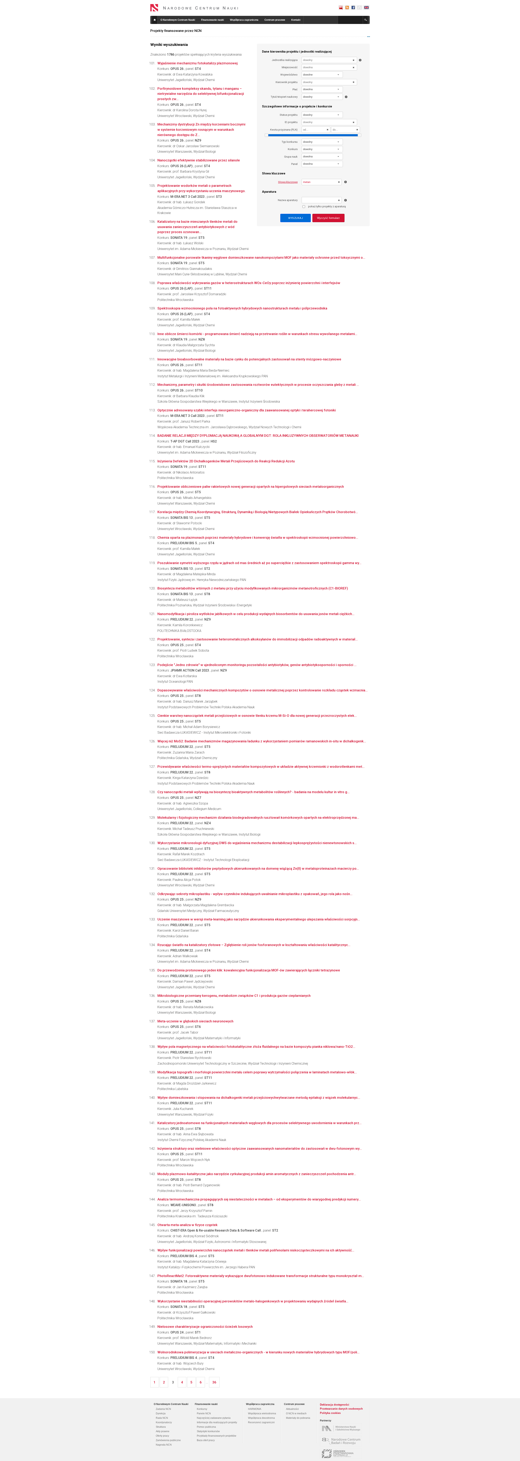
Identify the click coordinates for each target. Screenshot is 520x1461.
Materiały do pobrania (298, 1418)
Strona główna (154, 20)
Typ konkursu (290, 141)
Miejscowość (290, 67)
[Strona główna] (194, 7)
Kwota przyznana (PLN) (284, 129)
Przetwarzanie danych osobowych (341, 1408)
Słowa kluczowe (288, 182)
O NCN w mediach (296, 1413)
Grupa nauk (291, 156)
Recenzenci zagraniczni (261, 1422)
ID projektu (291, 122)
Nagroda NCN (164, 1445)
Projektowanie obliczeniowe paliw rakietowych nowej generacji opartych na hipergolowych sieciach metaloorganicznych (250, 486)
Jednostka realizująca (285, 60)
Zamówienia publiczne (168, 1440)
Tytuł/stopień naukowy (284, 96)
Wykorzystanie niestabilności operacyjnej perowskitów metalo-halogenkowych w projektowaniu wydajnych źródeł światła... (252, 1301)
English (366, 7)
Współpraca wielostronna (262, 1413)
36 (214, 1382)
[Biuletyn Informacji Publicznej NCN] (340, 7)
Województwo (289, 74)
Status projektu (289, 114)
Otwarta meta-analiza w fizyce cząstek (187, 1225)
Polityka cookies (330, 1412)
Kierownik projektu (287, 82)
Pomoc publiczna (206, 1427)
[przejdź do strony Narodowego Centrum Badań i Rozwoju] (342, 1441)
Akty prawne (162, 1431)
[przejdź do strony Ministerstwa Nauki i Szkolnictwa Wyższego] (342, 1428)
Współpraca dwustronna (261, 1418)
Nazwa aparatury (288, 200)
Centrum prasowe (274, 19)
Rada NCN (162, 1418)
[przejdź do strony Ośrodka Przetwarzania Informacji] (342, 1453)
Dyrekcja (161, 1413)
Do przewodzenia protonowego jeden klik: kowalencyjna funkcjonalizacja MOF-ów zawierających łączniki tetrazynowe (248, 970)
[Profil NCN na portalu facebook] (353, 7)
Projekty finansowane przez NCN (176, 31)
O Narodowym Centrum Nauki (177, 19)
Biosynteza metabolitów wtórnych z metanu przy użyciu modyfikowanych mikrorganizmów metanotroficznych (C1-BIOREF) (252, 588)
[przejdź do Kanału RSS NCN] (347, 7)
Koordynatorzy (164, 1422)
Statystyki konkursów (208, 1431)
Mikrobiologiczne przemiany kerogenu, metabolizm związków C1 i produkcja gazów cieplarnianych (234, 996)
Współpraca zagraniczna (244, 19)
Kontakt (295, 19)
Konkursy (202, 1409)
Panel (294, 163)
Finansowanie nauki (212, 19)
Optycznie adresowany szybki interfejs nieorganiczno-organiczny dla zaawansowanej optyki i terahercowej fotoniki (246, 410)
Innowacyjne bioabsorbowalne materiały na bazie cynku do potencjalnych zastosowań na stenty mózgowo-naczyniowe (249, 359)
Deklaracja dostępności (334, 1404)
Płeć (295, 89)
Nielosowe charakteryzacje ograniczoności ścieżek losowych (205, 1327)
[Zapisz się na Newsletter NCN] (359, 7)
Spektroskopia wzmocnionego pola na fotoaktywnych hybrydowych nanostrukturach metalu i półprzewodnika (242, 308)
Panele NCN (204, 1413)
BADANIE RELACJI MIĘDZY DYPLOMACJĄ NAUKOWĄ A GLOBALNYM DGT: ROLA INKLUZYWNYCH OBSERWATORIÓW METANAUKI (258, 436)
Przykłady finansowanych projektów (216, 1436)
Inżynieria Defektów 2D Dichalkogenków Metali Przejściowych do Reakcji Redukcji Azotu (226, 461)
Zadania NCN (163, 1409)
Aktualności (292, 1409)
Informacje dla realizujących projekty (217, 1422)
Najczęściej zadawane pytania (214, 1418)
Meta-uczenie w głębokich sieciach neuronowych (195, 1021)
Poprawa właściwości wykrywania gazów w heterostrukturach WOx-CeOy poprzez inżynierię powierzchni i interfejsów (248, 283)
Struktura (161, 1427)
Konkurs (293, 149)
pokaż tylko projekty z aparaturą (327, 206)
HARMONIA (254, 1409)
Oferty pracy (162, 1436)
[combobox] (322, 74)
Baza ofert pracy (206, 1440)
